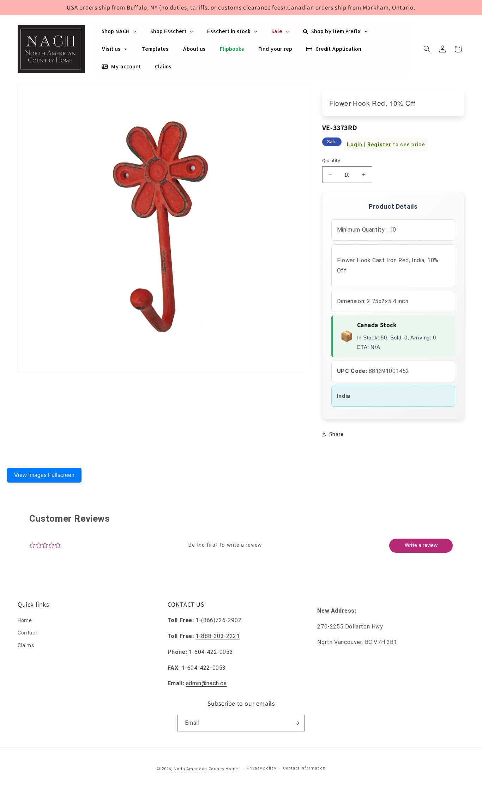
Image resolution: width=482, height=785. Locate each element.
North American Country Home (206, 769)
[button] (427, 49)
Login (355, 144)
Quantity (331, 160)
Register (379, 144)
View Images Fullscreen (44, 475)
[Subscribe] (296, 723)
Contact (28, 633)
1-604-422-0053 (211, 652)
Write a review (421, 545)
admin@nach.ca (206, 683)
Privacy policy (261, 768)
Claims (26, 645)
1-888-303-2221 (217, 636)
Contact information (304, 768)
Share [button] (336, 434)
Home (25, 620)
